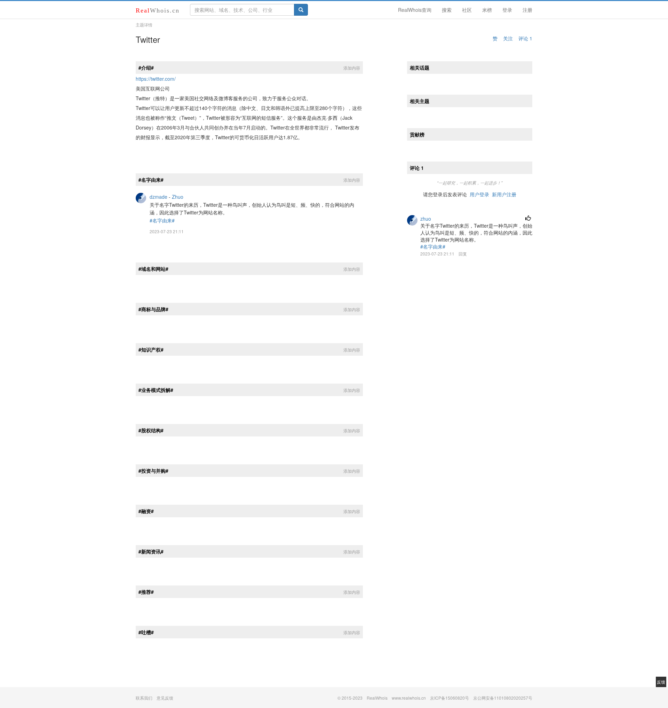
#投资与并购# (153, 470)
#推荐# (146, 591)
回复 (463, 254)
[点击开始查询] (301, 10)
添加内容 (351, 68)
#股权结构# (151, 430)
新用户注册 (504, 194)
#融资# (146, 511)
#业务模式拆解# (155, 389)
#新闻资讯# (151, 551)
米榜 (487, 9)
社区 (467, 9)
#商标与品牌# (153, 309)
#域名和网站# (153, 268)
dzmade (158, 196)
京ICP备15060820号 (449, 698)
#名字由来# (151, 179)
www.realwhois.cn (409, 698)
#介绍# (146, 67)
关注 (508, 38)
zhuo (425, 218)
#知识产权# (151, 349)
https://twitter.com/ (156, 78)
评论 (525, 38)
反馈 (661, 682)
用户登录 (479, 194)
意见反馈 (165, 698)
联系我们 (144, 698)
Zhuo (177, 196)
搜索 (447, 9)
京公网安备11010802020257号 (502, 698)
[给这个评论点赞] (528, 218)
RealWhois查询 (414, 9)
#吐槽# (146, 632)
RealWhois (377, 698)
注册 (527, 9)
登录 (507, 9)
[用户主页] (141, 197)
